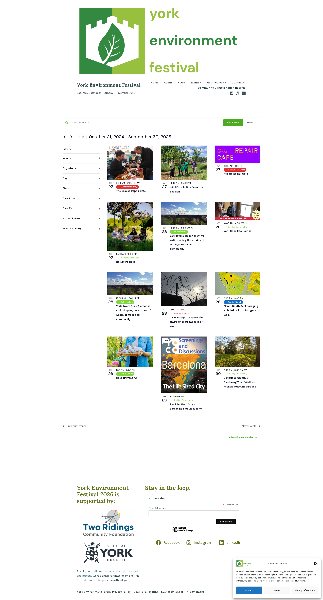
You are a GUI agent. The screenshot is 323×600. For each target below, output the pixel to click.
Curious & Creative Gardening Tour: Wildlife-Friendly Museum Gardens (240, 382)
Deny (277, 590)
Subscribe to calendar (240, 437)
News (181, 83)
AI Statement (195, 591)
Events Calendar (172, 591)
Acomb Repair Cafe (236, 173)
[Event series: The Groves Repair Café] (138, 183)
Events (195, 83)
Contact (237, 83)
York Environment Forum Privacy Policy (103, 591)
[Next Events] (71, 137)
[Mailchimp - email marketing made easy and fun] (182, 532)
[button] (316, 563)
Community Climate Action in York (221, 88)
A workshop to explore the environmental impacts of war (186, 322)
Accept (249, 590)
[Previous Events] (65, 137)
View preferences (305, 590)
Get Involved (215, 83)
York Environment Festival (109, 85)
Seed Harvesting (126, 377)
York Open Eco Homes (238, 231)
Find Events (233, 122)
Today (81, 137)
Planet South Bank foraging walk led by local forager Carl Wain (242, 310)
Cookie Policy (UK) (146, 591)
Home (154, 83)
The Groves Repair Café (131, 190)
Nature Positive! (126, 261)
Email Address (157, 508)
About (168, 83)
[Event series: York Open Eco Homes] (246, 223)
